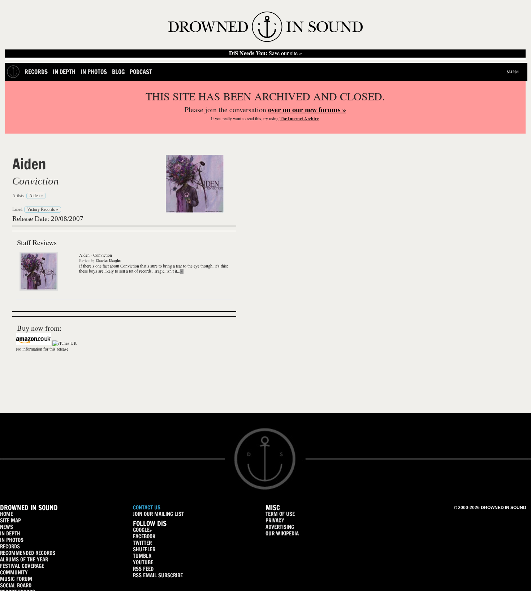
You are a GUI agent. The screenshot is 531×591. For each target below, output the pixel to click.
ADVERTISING (280, 527)
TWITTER (142, 543)
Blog (118, 71)
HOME (6, 514)
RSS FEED (143, 569)
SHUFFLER (144, 549)
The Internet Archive (299, 119)
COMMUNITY (14, 572)
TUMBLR (142, 556)
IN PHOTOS (11, 540)
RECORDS (10, 546)
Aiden (29, 164)
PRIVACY (275, 520)
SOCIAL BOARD (15, 585)
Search (513, 71)
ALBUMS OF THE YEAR (24, 559)
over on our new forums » (307, 109)
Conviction (35, 181)
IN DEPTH (10, 533)
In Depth (64, 71)
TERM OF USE (280, 514)
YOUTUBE (143, 562)
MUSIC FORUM (16, 579)
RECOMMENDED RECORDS (27, 553)
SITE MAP (10, 520)
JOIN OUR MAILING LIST (158, 514)
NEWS (6, 527)
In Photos (94, 71)
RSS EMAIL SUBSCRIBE (158, 575)
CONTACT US (146, 507)
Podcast (141, 71)
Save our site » (265, 53)
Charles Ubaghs (108, 260)
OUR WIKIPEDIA (282, 533)
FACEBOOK (144, 536)
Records (36, 71)
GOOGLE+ (142, 530)
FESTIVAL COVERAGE (22, 566)
